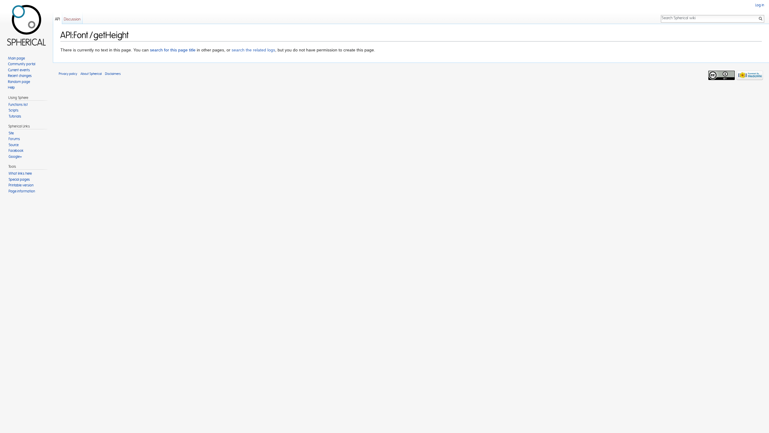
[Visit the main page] (26, 24)
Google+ (15, 156)
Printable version (21, 185)
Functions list (18, 104)
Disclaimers (113, 73)
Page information (22, 191)
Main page (16, 58)
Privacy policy (68, 73)
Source (14, 145)
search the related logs (253, 50)
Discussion (72, 19)
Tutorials (15, 116)
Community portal (21, 64)
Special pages (19, 179)
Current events (19, 70)
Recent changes (20, 76)
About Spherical (91, 73)
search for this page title (173, 50)
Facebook (16, 150)
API (57, 19)
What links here (20, 173)
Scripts (14, 110)
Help (11, 87)
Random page (19, 82)
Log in (759, 5)
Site (11, 133)
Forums (14, 139)
